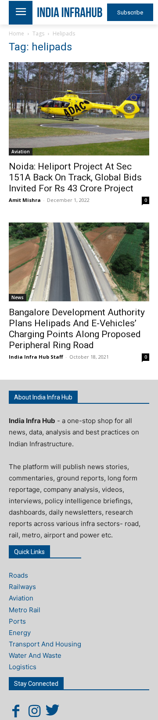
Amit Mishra (25, 200)
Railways (22, 586)
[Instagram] (34, 711)
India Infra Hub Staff (36, 356)
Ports (17, 621)
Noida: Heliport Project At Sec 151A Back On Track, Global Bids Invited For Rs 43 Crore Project (75, 177)
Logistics (22, 667)
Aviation (20, 151)
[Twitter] (53, 711)
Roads (18, 575)
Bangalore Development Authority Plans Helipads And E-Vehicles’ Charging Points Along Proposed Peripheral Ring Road (77, 328)
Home (16, 33)
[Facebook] (16, 711)
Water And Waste (35, 655)
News (17, 297)
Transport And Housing (45, 644)
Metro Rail (24, 610)
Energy (20, 632)
